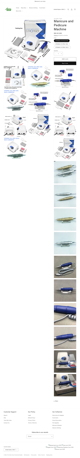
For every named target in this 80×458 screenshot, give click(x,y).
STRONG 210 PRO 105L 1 (62, 47)
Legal (29, 415)
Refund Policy (31, 417)
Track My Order (8, 420)
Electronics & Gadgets (58, 415)
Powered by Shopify (18, 454)
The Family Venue (10, 454)
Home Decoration (56, 420)
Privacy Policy (31, 420)
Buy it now (65, 63)
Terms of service (41, 454)
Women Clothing (56, 427)
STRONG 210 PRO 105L (61, 44)
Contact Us (6, 422)
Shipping (56, 35)
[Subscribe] (51, 436)
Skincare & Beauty (57, 425)
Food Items (55, 417)
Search (5, 415)
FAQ (5, 417)
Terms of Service (32, 422)
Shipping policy (49, 454)
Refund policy (26, 454)
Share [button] (56, 401)
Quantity (56, 50)
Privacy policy (33, 454)
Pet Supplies (55, 422)
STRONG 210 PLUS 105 (61, 40)
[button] (24, 7)
